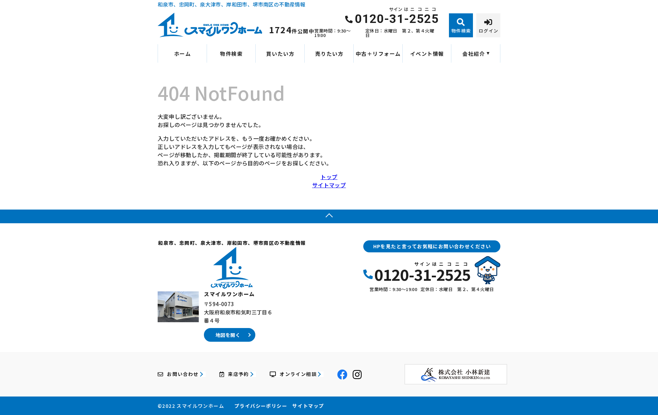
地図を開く (228, 334)
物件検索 (231, 53)
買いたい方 (280, 53)
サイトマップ (329, 185)
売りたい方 (329, 53)
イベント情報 (427, 53)
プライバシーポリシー (260, 405)
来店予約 (238, 374)
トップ (328, 177)
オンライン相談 (298, 374)
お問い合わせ (182, 374)
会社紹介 (473, 53)
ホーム (182, 53)
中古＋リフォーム (378, 53)
